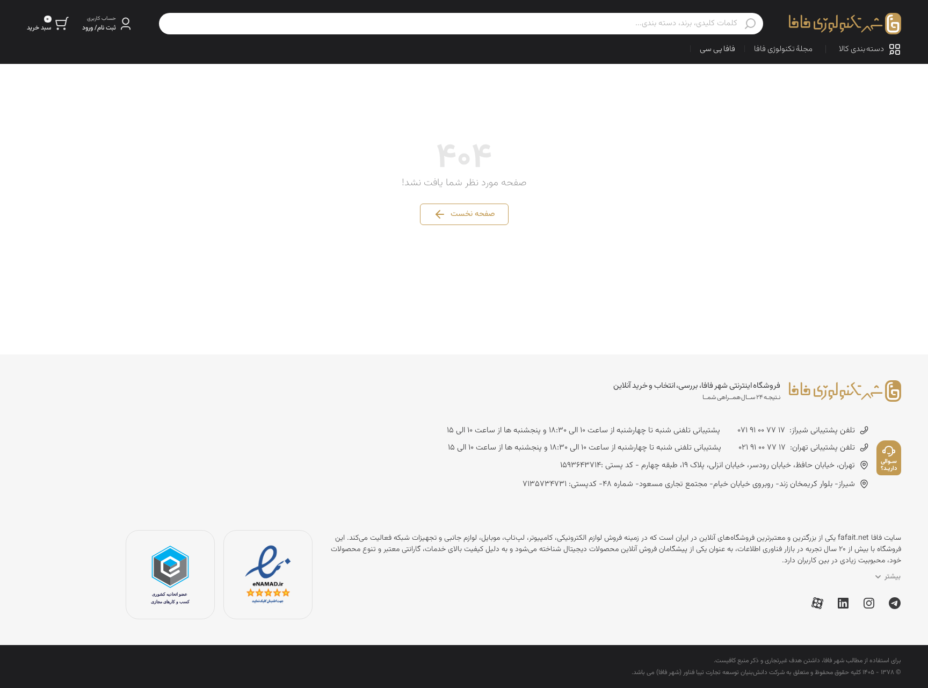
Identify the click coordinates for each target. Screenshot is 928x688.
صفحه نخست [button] (473, 214)
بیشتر (893, 576)
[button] (107, 23)
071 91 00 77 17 (761, 431)
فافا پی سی (717, 49)
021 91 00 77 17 (762, 448)
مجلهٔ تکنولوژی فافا (783, 49)
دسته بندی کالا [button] (861, 49)
